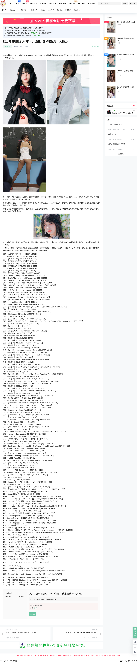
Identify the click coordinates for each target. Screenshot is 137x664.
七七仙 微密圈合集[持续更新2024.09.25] (21, 633)
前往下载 (96, 46)
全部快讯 (121, 154)
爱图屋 (14, 661)
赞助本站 (91, 3)
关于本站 (62, 3)
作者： (119, 129)
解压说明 (81, 3)
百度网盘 (32, 614)
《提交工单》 (36, 35)
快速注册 (132, 3)
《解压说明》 (34, 33)
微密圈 (24, 3)
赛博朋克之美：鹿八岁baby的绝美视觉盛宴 (81, 633)
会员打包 (7, 46)
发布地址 (71, 3)
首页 (11, 3)
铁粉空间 (33, 3)
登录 (124, 3)
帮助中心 (77, 10)
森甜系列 (24, 10)
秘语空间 (43, 3)
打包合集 (52, 3)
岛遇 (17, 3)
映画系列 (13, 10)
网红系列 (3, 10)
